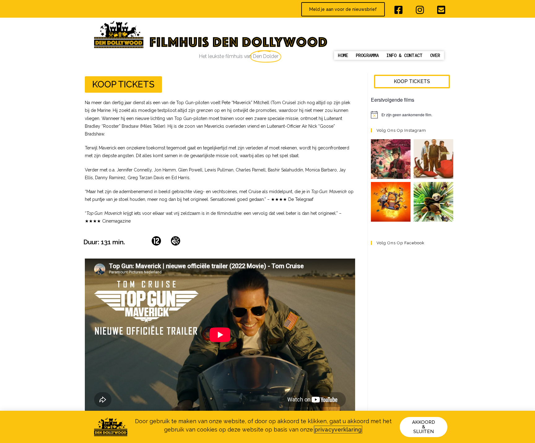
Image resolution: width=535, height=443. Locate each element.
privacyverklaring (338, 429)
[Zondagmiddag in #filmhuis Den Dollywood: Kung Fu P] (433, 202)
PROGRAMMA (367, 55)
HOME (343, 55)
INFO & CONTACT (404, 55)
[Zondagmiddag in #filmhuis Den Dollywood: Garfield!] (391, 202)
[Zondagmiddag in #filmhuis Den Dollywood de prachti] (391, 159)
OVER (435, 55)
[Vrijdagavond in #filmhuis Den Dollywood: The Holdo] (433, 159)
